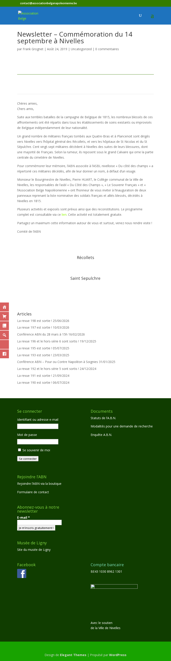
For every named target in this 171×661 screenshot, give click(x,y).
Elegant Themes (73, 655)
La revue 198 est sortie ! (34, 321)
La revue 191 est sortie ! (34, 375)
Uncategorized (81, 49)
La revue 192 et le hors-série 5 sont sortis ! (48, 369)
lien (64, 214)
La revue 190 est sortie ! (34, 382)
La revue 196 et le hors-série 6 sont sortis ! (48, 341)
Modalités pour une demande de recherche (122, 426)
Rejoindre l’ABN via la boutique (39, 483)
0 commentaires (107, 49)
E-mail (23, 517)
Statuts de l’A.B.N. (103, 418)
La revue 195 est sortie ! (34, 348)
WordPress (117, 655)
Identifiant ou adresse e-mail (37, 419)
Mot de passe (27, 435)
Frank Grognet (33, 49)
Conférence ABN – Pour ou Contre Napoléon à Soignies (57, 362)
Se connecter (28, 459)
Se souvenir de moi (36, 450)
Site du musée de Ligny (34, 549)
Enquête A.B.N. (101, 435)
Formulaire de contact (33, 492)
